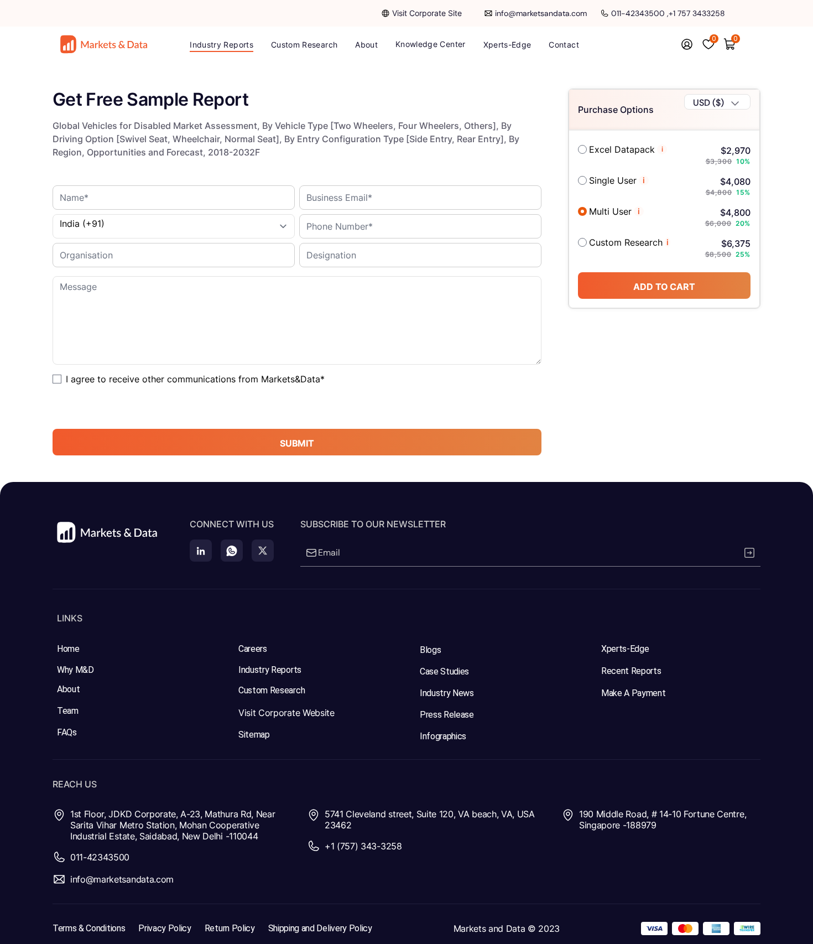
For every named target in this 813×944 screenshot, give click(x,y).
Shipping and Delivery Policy (320, 928)
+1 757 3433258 (697, 13)
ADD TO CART (664, 286)
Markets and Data (489, 928)
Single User (613, 180)
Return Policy (230, 928)
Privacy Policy (164, 928)
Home (68, 649)
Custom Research (626, 242)
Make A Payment (633, 693)
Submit (297, 443)
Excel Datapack (622, 149)
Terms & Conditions (89, 928)
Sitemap (254, 734)
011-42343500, (640, 13)
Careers (252, 649)
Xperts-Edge (625, 649)
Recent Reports (631, 671)
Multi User (610, 211)
